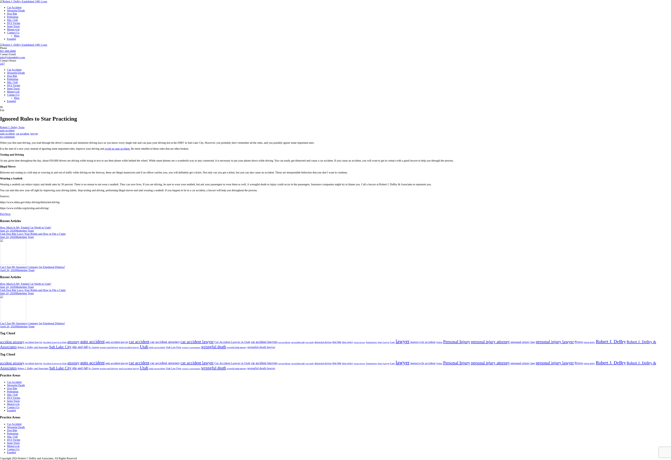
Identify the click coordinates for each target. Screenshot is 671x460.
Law (392, 342)
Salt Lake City (60, 347)
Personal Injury (456, 341)
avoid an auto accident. (117, 148)
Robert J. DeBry (611, 341)
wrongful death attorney (237, 347)
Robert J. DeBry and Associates (32, 347)
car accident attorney (165, 342)
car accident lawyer (197, 341)
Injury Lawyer (383, 342)
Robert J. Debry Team (12, 127)
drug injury (347, 342)
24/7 (2, 63)
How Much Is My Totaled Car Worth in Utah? (25, 227)
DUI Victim (13, 23)
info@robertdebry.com (12, 57)
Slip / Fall (12, 20)
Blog (16, 35)
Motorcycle (13, 29)
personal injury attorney (490, 342)
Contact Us (13, 32)
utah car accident (157, 347)
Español (11, 38)
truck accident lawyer (129, 347)
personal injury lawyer (555, 341)
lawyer (34, 133)
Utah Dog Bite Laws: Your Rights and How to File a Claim (33, 233)
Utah (144, 346)
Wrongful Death (16, 10)
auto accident (7, 130)
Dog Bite (12, 13)
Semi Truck (13, 26)
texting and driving (109, 347)
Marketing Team (25, 230)
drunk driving (359, 342)
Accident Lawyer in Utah (55, 342)
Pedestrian (12, 16)
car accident (22, 133)
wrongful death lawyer (261, 347)
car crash (309, 342)
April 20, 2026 (8, 270)
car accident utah (298, 342)
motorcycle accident (422, 342)
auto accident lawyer (116, 342)
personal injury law (523, 342)
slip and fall (80, 347)
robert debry (589, 342)
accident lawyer (33, 342)
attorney (73, 342)
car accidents (284, 342)
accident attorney (12, 342)
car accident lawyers (264, 342)
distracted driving (323, 342)
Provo (579, 342)
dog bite (336, 342)
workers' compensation (191, 347)
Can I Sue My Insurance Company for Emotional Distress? (32, 267)
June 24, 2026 (8, 230)
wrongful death (213, 347)
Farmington (371, 342)
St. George (93, 347)
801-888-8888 (8, 51)
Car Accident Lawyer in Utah (232, 342)
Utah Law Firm (173, 347)
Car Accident (14, 7)
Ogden (439, 342)
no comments (7, 136)
